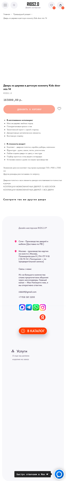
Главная (6, 14)
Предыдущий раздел (21, 14)
